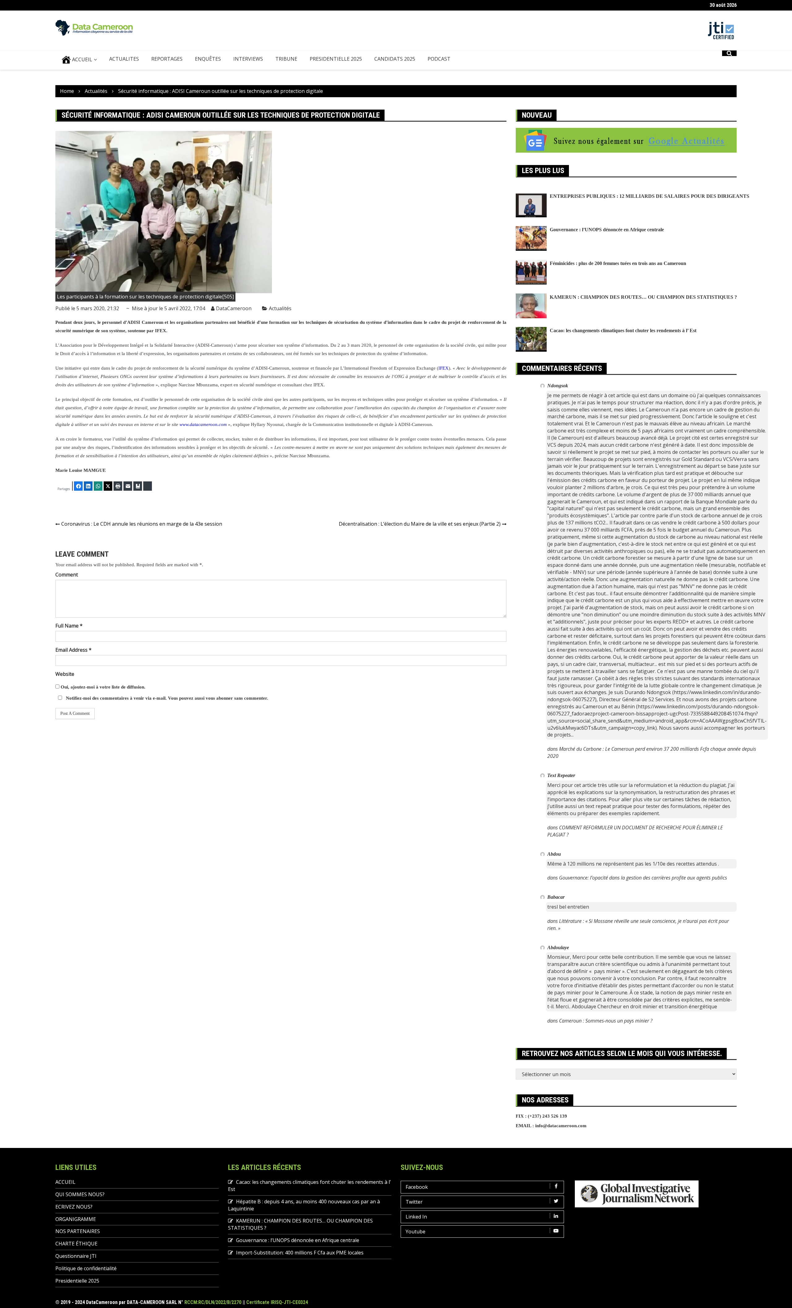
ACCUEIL (81, 59)
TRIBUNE (286, 58)
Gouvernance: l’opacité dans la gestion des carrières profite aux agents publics (643, 877)
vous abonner (219, 698)
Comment (66, 574)
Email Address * (73, 649)
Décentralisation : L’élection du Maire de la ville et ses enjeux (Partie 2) (420, 523)
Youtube (415, 1231)
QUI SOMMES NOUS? (80, 1194)
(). (444, 368)
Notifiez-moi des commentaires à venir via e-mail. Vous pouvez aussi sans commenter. (166, 698)
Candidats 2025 (394, 58)
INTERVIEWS (248, 58)
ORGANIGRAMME (75, 1219)
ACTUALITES (124, 58)
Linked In (416, 1216)
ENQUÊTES (208, 58)
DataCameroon (234, 308)
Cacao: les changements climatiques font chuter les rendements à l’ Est (623, 330)
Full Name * (69, 625)
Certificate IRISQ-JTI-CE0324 (277, 1302)
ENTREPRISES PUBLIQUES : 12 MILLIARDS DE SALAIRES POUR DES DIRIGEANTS (649, 196)
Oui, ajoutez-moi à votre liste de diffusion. (102, 686)
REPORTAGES (167, 58)
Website (64, 674)
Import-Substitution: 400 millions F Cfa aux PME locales (300, 1252)
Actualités (280, 308)
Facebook (417, 1187)
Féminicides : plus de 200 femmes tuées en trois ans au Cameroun (618, 263)
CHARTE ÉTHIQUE (76, 1243)
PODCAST (439, 58)
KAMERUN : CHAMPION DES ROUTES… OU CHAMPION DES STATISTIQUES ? (643, 297)
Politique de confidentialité (86, 1268)
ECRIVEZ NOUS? (74, 1206)
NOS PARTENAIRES (77, 1231)
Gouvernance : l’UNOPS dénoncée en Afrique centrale (607, 229)
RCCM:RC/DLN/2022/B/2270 (212, 1302)
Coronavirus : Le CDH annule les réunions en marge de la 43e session (141, 523)
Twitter (414, 1201)
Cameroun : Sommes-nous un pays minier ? (605, 1020)
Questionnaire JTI (76, 1256)
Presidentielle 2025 (336, 58)
